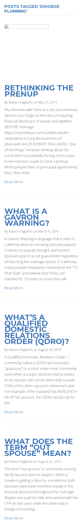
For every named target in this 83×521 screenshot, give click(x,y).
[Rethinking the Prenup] (26, 51)
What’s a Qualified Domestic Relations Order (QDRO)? (36, 329)
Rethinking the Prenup (38, 90)
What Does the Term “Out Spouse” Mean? (38, 447)
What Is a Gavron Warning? (26, 217)
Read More (13, 181)
